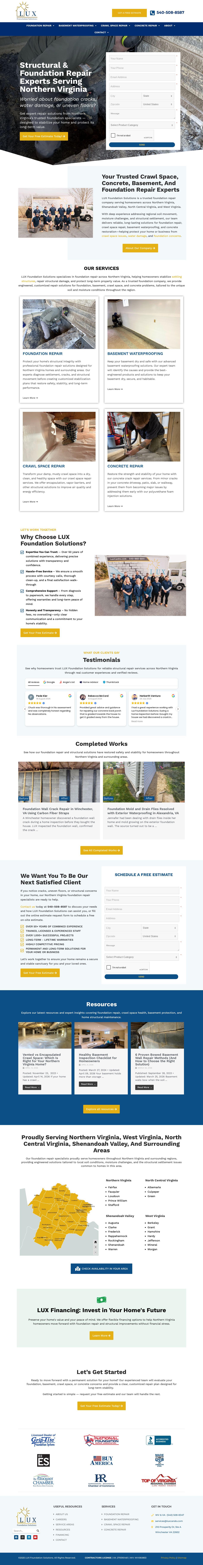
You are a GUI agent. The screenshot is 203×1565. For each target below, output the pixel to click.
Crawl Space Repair (114, 25)
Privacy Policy (168, 1557)
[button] (49, 682)
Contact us (28, 906)
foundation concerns (167, 235)
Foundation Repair (38, 25)
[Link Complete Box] (59, 800)
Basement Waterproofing (76, 25)
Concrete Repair (146, 25)
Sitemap (182, 1557)
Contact (100, 32)
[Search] (38, 1531)
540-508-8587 (170, 12)
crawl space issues (114, 235)
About (168, 25)
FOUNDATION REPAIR (43, 353)
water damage (137, 235)
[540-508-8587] (152, 13)
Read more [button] (137, 721)
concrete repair (125, 466)
